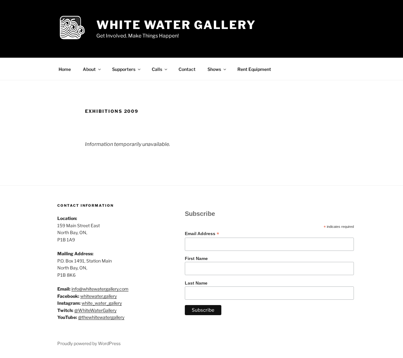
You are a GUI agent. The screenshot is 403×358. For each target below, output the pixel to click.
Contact (187, 69)
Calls (157, 69)
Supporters (123, 69)
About (89, 69)
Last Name (196, 283)
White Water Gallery (176, 25)
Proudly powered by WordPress (89, 343)
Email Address (202, 234)
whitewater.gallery (98, 296)
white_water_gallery (102, 303)
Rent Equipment (254, 69)
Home (65, 69)
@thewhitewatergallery (101, 317)
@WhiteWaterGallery (95, 310)
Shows (214, 69)
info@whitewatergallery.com (99, 289)
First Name (196, 258)
